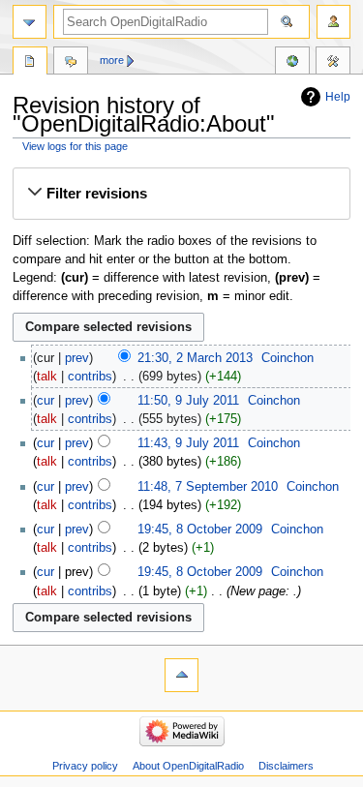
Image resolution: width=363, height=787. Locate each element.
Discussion (70, 62)
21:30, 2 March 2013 (195, 358)
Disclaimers (286, 766)
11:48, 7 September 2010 (207, 487)
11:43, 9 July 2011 (188, 443)
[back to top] (181, 675)
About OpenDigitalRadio (188, 766)
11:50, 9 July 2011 (188, 401)
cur (45, 401)
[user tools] (333, 22)
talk (47, 376)
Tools (333, 62)
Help (337, 97)
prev (77, 358)
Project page (30, 62)
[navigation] (29, 22)
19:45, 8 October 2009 (199, 529)
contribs (90, 376)
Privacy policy (85, 766)
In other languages (292, 62)
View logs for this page (75, 146)
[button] (181, 193)
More (112, 60)
